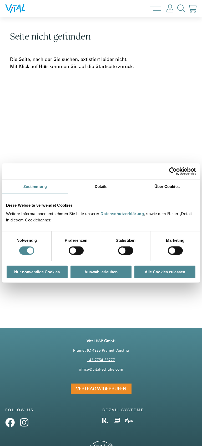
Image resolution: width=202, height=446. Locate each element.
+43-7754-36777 (101, 359)
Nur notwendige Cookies (37, 271)
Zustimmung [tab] (35, 186)
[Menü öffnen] (155, 9)
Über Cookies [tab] (167, 186)
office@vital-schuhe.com (101, 369)
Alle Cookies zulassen (165, 271)
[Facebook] (10, 424)
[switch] (76, 250)
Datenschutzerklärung (122, 213)
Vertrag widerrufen (101, 388)
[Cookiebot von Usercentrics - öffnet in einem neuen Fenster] (173, 171)
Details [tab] (101, 186)
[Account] (169, 8)
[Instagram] (24, 424)
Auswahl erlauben (101, 271)
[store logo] (20, 8)
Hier (43, 66)
